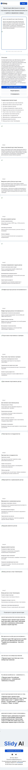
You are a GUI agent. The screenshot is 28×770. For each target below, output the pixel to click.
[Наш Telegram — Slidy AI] (15, 754)
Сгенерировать (15, 94)
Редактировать (15, 90)
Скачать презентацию (15, 87)
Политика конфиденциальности (14, 759)
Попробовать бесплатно (14, 750)
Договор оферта (14, 757)
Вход (23, 3)
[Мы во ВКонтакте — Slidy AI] (12, 754)
